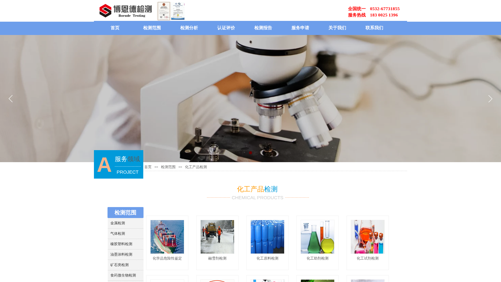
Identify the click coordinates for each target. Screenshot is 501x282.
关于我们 (337, 27)
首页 (115, 27)
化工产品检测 (196, 167)
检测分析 (189, 27)
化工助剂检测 (318, 258)
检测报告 (263, 27)
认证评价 (226, 27)
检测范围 (152, 27)
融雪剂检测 (217, 258)
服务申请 (300, 27)
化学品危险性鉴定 (167, 258)
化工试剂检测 (368, 258)
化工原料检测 (267, 258)
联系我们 (374, 27)
